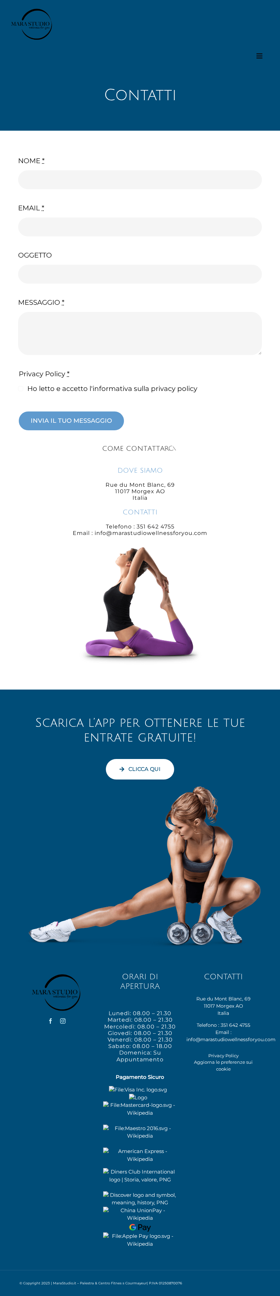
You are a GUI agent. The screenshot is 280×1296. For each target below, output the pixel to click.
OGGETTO (35, 255)
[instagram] (63, 1021)
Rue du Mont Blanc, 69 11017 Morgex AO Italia (223, 1006)
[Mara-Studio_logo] (32, 10)
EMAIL (31, 208)
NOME (31, 161)
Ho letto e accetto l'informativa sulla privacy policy (112, 388)
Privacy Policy (223, 1055)
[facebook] (50, 1021)
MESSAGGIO (41, 302)
